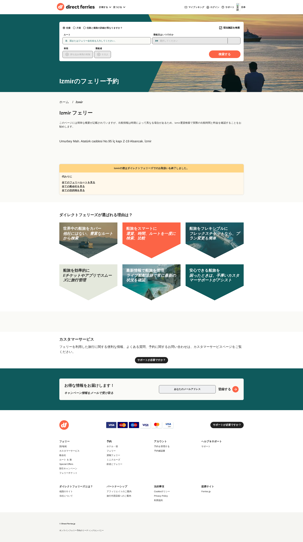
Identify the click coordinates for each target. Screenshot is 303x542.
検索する (225, 54)
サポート (205, 446)
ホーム (64, 102)
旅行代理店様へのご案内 (119, 496)
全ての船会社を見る (73, 186)
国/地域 (63, 446)
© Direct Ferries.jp (67, 524)
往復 (68, 28)
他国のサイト (66, 491)
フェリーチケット (68, 473)
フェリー (111, 451)
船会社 (62, 455)
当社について (66, 496)
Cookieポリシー (162, 491)
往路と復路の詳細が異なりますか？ (104, 28)
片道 (78, 28)
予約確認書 (159, 451)
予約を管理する (162, 446)
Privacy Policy (161, 496)
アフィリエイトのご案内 (119, 491)
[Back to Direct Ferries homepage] (76, 7)
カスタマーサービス (69, 451)
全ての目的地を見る (73, 190)
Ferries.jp (206, 491)
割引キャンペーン (68, 468)
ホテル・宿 (112, 446)
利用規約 (158, 500)
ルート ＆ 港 (65, 459)
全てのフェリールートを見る (78, 182)
